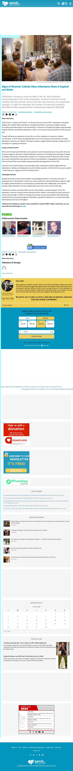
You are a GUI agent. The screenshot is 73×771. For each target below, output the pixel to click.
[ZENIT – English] (20, 3)
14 (46, 620)
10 (8, 620)
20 (36, 624)
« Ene (5, 631)
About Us (14, 747)
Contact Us (36, 750)
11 (17, 620)
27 (36, 627)
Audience (25, 747)
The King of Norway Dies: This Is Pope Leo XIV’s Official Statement (22, 505)
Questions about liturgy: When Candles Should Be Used (26, 548)
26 (27, 627)
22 (55, 624)
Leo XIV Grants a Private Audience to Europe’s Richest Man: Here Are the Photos (33, 557)
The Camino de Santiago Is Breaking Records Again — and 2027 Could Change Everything (36, 539)
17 (8, 624)
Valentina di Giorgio (25, 112)
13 (36, 620)
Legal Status (50, 747)
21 (46, 624)
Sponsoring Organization (37, 747)
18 (17, 624)
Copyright (58, 747)
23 (64, 624)
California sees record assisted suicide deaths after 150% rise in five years (24, 498)
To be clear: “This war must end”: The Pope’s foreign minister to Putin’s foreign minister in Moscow (31, 508)
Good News (5, 36)
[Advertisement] (36, 20)
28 (46, 627)
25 (17, 627)
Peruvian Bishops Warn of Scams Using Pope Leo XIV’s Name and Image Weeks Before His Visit (30, 495)
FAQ (19, 747)
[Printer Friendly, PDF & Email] (7, 214)
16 (64, 620)
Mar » (9, 631)
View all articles (7, 273)
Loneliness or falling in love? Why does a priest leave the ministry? (29, 530)
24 (8, 627)
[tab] (27, 707)
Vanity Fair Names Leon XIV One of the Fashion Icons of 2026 (23, 656)
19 (27, 624)
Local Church (14, 36)
